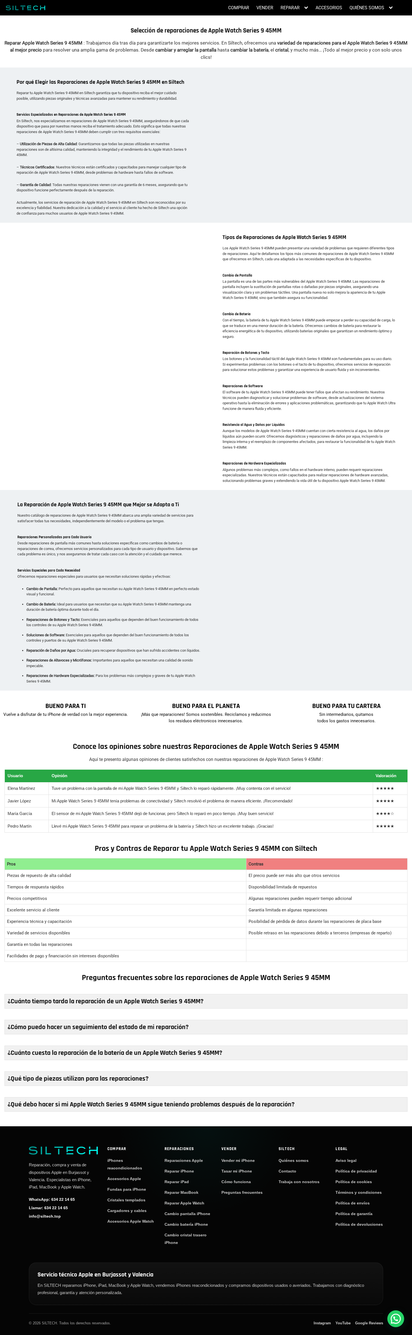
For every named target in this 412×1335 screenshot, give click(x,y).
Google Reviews (369, 1323)
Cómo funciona (236, 1182)
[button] (395, 1318)
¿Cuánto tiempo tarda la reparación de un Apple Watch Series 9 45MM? (105, 1001)
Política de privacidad (356, 1171)
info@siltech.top (45, 1216)
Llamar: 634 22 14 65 (48, 1208)
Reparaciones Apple (184, 1160)
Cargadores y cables (127, 1210)
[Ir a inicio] (63, 1150)
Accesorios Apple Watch (130, 1221)
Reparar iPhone (179, 1171)
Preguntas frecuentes (242, 1192)
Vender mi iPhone (238, 1160)
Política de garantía (353, 1213)
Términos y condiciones (358, 1192)
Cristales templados (126, 1200)
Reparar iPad (177, 1182)
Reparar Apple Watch (184, 1203)
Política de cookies (353, 1182)
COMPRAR (238, 7)
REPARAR (290, 7)
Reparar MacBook (181, 1192)
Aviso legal (346, 1160)
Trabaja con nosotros (299, 1182)
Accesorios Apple (124, 1178)
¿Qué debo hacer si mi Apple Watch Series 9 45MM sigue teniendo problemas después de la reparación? (151, 1104)
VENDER (264, 7)
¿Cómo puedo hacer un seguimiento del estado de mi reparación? (98, 1027)
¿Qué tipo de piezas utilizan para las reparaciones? (78, 1078)
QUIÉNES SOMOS (366, 7)
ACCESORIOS (329, 7)
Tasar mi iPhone (236, 1171)
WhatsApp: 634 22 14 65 (52, 1199)
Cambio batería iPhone (186, 1224)
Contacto (287, 1171)
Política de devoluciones (359, 1224)
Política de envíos (352, 1203)
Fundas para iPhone (126, 1189)
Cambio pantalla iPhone (187, 1213)
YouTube (343, 1323)
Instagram (322, 1323)
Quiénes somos (294, 1160)
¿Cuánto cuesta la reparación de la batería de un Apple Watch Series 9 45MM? (115, 1053)
